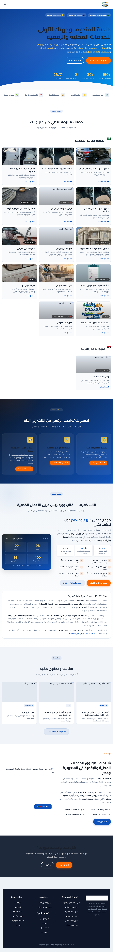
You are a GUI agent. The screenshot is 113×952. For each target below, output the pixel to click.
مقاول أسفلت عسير (71, 920)
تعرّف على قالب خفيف (98, 583)
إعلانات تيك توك (45, 932)
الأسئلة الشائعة (18, 911)
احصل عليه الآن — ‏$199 (72, 583)
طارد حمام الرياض (71, 916)
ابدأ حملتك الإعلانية (24, 468)
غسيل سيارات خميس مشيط (72, 902)
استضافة (45, 923)
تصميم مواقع (44, 918)
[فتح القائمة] (5, 4)
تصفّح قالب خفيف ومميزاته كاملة (82, 633)
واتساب (48, 865)
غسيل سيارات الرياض (71, 907)
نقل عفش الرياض (72, 925)
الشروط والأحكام (18, 916)
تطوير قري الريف (27, 712)
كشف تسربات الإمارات (45, 907)
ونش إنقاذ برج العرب (45, 902)
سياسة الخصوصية (18, 920)
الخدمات (18, 907)
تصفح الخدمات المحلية (98, 60)
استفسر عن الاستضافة (60, 462)
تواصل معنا (64, 865)
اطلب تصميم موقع (98, 462)
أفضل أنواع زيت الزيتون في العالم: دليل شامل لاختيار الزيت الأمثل (94, 714)
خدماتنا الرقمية (75, 60)
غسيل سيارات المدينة (72, 911)
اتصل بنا (18, 925)
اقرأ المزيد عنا (102, 821)
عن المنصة (18, 902)
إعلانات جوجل (45, 927)
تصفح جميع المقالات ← (56, 731)
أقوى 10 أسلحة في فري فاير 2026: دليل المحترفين (57, 714)
